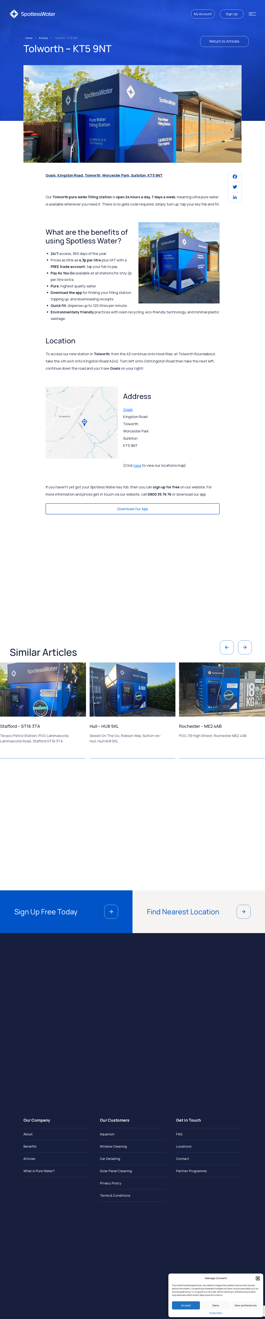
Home (28, 38)
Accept (186, 1305)
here (137, 465)
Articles (43, 38)
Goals (128, 409)
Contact (182, 1158)
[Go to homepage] (32, 14)
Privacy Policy (215, 1312)
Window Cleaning (113, 1146)
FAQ (179, 1134)
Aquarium (107, 1134)
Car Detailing (110, 1158)
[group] (77, 710)
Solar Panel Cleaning (116, 1171)
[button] (258, 1278)
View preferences (245, 1305)
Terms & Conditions (115, 1195)
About (28, 1134)
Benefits (30, 1146)
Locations (183, 1146)
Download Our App (132, 508)
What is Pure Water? (39, 1171)
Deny (216, 1305)
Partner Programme (191, 1171)
